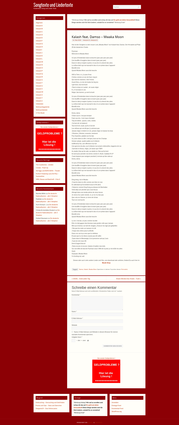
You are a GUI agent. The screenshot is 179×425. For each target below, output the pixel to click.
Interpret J (39, 53)
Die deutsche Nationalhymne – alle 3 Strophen (48, 212)
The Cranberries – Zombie (44, 165)
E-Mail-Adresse (77, 318)
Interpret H (39, 47)
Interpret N (39, 65)
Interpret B (39, 29)
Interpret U (39, 86)
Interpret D (86, 40)
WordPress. (98, 422)
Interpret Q (39, 74)
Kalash (86, 269)
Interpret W (39, 92)
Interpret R (39, 77)
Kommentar (76, 295)
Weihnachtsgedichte (42, 107)
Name (74, 311)
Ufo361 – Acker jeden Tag (81, 279)
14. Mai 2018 (77, 40)
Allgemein (39, 23)
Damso (81, 269)
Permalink (124, 269)
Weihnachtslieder (41, 110)
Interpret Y (39, 98)
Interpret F (39, 41)
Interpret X (39, 95)
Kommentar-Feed (117, 408)
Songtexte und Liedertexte (53, 5)
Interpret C (39, 32)
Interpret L (39, 59)
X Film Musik (40, 113)
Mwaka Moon (93, 269)
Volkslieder (39, 104)
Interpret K (94, 40)
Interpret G (39, 44)
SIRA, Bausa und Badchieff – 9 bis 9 (48, 179)
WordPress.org (117, 411)
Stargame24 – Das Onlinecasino (46, 408)
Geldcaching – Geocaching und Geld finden (50, 402)
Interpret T (39, 83)
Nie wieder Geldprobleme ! (106, 358)
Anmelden (115, 402)
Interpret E (39, 38)
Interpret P (39, 71)
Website (74, 325)
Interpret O (39, 68)
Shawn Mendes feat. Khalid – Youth (128, 279)
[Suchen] (139, 7)
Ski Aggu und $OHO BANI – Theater (48, 171)
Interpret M (39, 62)
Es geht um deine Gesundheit (124, 20)
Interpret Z (39, 101)
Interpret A (39, 26)
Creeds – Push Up (42, 168)
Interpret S (39, 80)
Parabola (90, 422)
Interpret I (39, 50)
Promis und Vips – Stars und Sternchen (49, 405)
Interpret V (39, 89)
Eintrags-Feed (116, 405)
